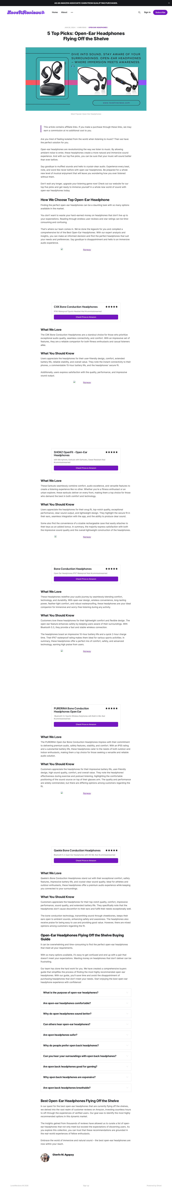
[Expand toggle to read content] (127, 992)
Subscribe (160, 12)
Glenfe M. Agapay (63, 1154)
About (64, 12)
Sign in (147, 12)
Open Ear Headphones (98, 27)
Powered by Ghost (154, 1186)
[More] (72, 12)
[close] (169, 3)
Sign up (86, 1186)
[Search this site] (139, 12)
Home (55, 12)
